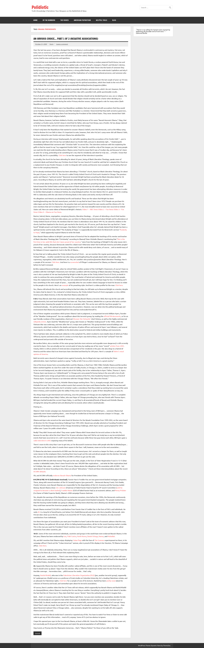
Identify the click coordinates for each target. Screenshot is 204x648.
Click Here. (56, 262)
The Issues (64, 20)
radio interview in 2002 (42, 440)
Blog (114, 20)
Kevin (51, 44)
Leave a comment (62, 44)
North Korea (81, 536)
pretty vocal (111, 581)
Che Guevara (99, 540)
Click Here (42, 546)
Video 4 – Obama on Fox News (49, 212)
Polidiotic (40, 7)
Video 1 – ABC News (90, 209)
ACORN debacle (39, 471)
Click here (62, 155)
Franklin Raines (67, 490)
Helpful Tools (101, 20)
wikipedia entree (39, 322)
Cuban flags (77, 540)
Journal (37, 633)
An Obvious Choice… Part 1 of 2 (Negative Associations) (65, 38)
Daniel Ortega (92, 536)
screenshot (75, 262)
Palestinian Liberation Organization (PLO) (78, 575)
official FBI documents (112, 316)
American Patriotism (82, 20)
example (65, 285)
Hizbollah (111, 536)
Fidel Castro (71, 536)
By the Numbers (49, 20)
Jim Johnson (60, 488)
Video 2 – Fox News (105, 209)
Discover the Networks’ (82, 319)
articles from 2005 (117, 346)
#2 (39, 512)
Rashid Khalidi (45, 575)
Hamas (101, 536)
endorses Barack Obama (62, 475)
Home (35, 20)
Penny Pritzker (120, 490)
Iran (64, 536)
